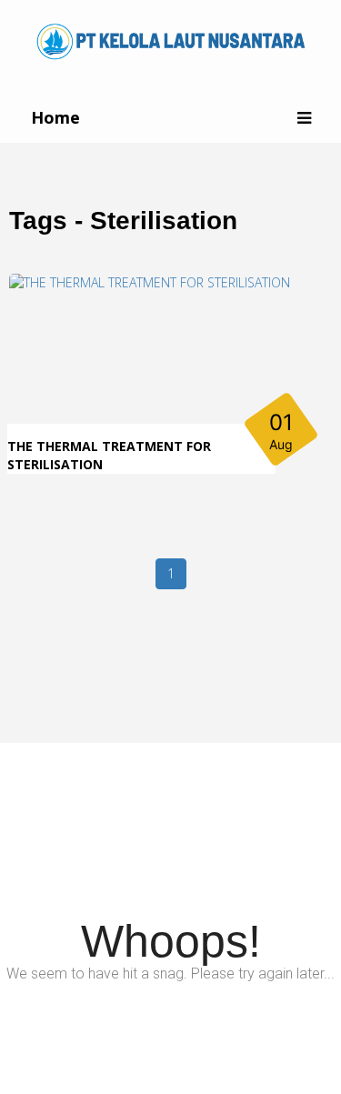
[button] (304, 118)
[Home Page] (171, 39)
